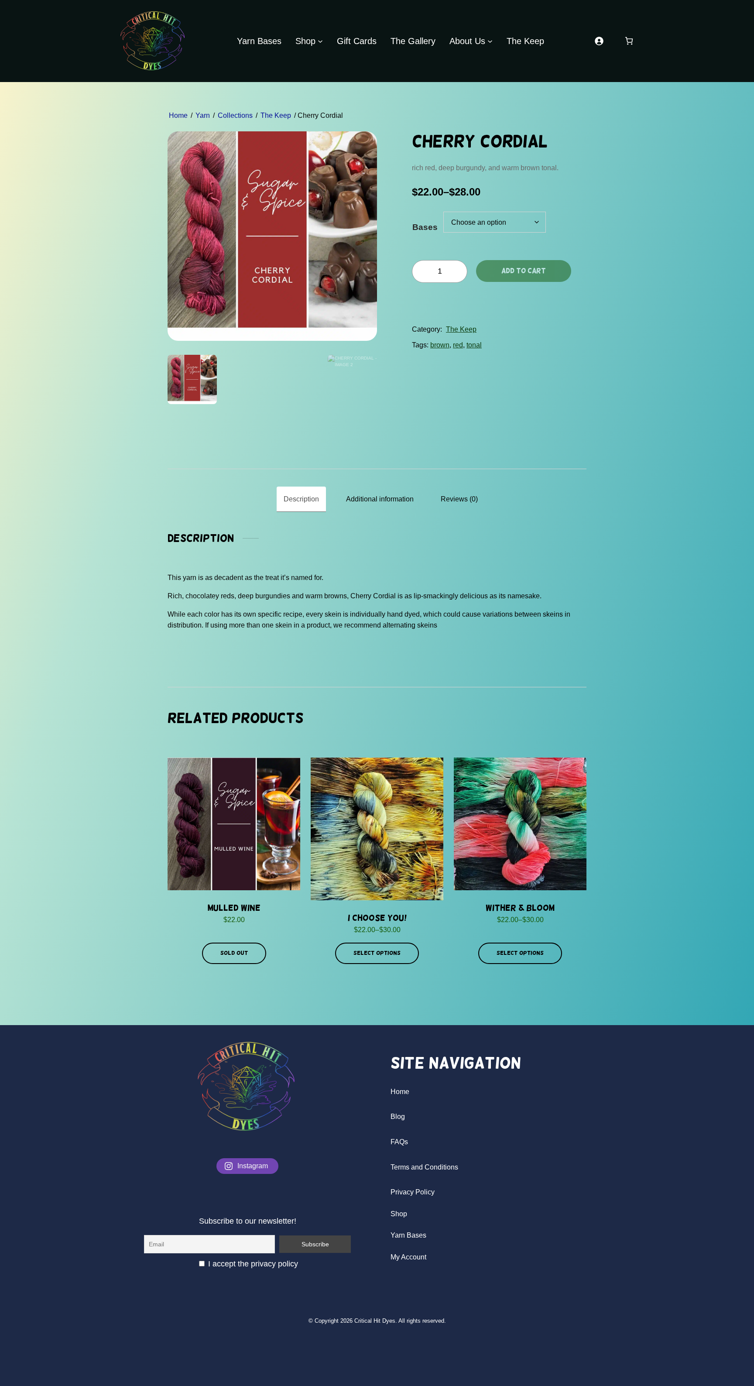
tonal (474, 345)
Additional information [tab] (380, 499)
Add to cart (523, 270)
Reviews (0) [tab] (459, 499)
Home (178, 115)
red (458, 345)
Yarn (202, 115)
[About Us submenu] (490, 41)
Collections (235, 115)
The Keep (275, 115)
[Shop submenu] (320, 41)
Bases (425, 227)
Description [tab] (301, 499)
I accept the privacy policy (252, 1263)
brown (439, 345)
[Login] (599, 41)
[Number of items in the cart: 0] (629, 41)
